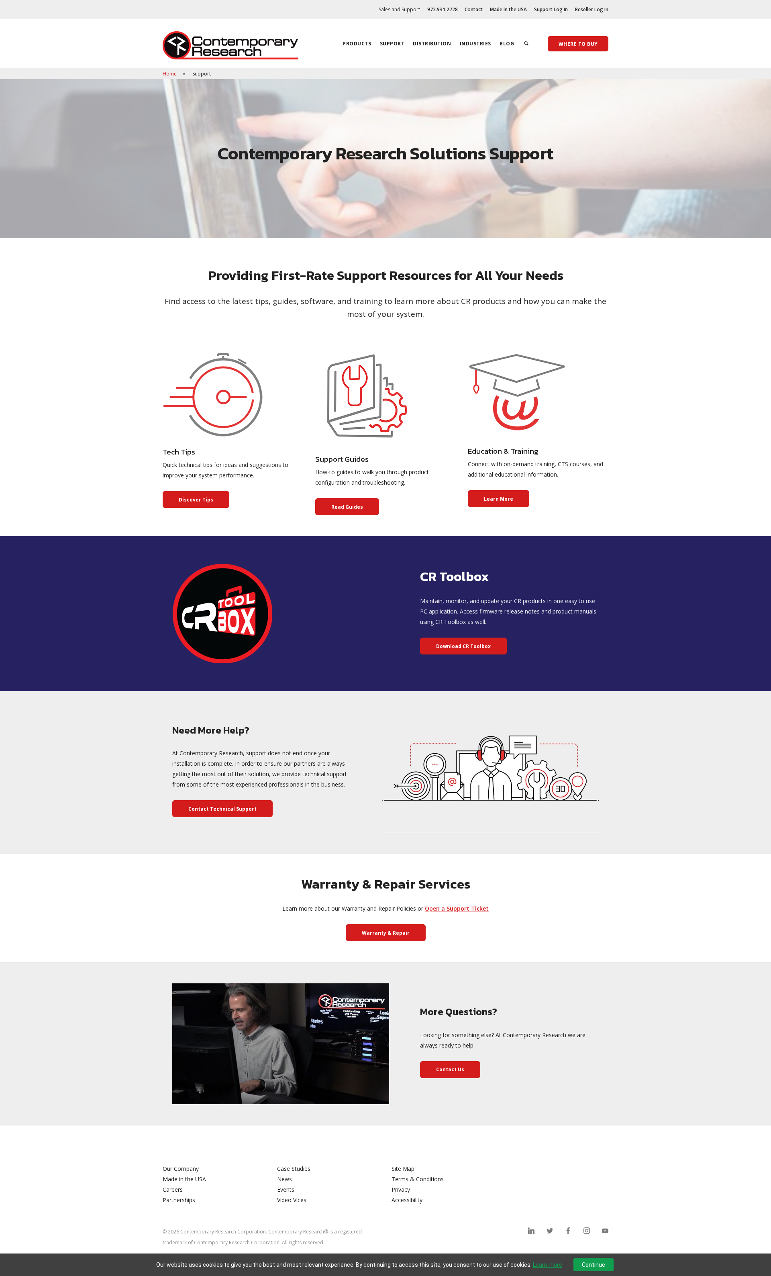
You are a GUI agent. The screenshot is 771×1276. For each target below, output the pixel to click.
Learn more (547, 1265)
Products (357, 43)
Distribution (432, 43)
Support (392, 43)
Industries (475, 43)
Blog (507, 43)
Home (170, 73)
